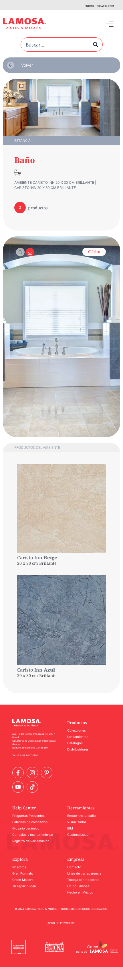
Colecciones (76, 730)
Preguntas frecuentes (28, 816)
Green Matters (22, 880)
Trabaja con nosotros (83, 880)
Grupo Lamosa (78, 886)
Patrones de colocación (30, 822)
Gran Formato (22, 873)
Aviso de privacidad (61, 923)
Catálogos (75, 743)
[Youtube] (18, 787)
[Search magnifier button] (95, 44)
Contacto (74, 867)
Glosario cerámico (25, 828)
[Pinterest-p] (46, 772)
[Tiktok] (32, 787)
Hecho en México (80, 892)
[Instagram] (32, 772)
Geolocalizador (78, 835)
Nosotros (19, 867)
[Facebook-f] (18, 772)
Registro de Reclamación (30, 841)
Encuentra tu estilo (81, 816)
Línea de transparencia (84, 873)
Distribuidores (78, 749)
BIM (70, 828)
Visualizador (76, 822)
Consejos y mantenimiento (32, 835)
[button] (109, 23)
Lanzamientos (77, 737)
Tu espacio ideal (24, 886)
